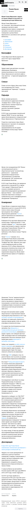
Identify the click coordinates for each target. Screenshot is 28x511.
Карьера (7, 45)
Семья (6, 43)
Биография (8, 39)
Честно (19, 213)
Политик (11, 11)
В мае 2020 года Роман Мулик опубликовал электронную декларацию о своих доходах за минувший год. (14, 447)
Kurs (14, 224)
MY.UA (2, 2)
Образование (8, 41)
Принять (20, 508)
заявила (4, 418)
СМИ (10, 355)
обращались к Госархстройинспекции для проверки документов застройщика (12, 330)
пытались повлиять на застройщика (12, 317)
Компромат (8, 47)
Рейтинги (9, 3)
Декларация (8, 49)
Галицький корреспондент (16, 362)
